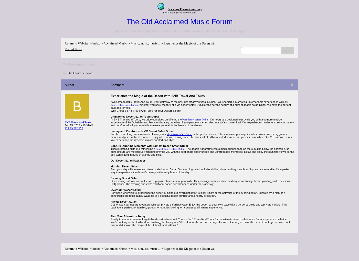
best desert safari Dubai (195, 119)
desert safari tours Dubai (124, 104)
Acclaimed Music (115, 43)
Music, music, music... (145, 43)
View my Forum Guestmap (185, 9)
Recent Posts (73, 49)
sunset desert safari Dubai (170, 148)
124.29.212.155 (74, 128)
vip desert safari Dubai (179, 134)
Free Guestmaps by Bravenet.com (179, 12)
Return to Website (76, 43)
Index (96, 43)
